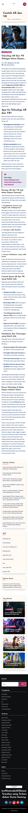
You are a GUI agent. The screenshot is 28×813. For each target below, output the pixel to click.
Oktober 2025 (6, 722)
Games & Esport (6, 52)
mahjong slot (7, 538)
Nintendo (4, 699)
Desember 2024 (6, 747)
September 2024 (7, 755)
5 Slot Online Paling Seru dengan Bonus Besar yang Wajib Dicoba (13, 648)
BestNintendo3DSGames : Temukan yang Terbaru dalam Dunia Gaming (14, 794)
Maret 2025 (5, 740)
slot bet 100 (6, 571)
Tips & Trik (5, 706)
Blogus (23, 808)
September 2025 (7, 725)
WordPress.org (6, 778)
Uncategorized (6, 709)
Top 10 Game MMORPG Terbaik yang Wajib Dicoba (13, 665)
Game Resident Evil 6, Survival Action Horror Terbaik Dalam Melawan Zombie (14, 524)
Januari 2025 (6, 745)
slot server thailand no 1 (10, 547)
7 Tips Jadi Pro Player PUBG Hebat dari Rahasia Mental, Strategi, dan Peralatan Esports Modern (13, 505)
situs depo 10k (7, 567)
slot (4, 563)
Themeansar (14, 810)
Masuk (3, 771)
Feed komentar (6, 776)
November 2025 (6, 720)
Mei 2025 (4, 735)
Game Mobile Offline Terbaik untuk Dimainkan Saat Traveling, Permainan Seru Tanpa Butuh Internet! (14, 498)
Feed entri (5, 773)
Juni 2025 (5, 732)
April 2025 (5, 737)
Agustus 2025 (6, 727)
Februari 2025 (6, 742)
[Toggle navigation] (3, 4)
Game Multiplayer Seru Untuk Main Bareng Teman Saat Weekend (13, 182)
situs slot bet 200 (8, 559)
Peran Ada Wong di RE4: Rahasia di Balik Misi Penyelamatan (13, 614)
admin (6, 63)
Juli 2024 (4, 760)
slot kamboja (6, 543)
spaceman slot (7, 555)
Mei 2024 (4, 762)
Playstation (9, 609)
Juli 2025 (4, 730)
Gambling (8, 643)
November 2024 (6, 750)
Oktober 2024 (6, 752)
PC (2, 701)
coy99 (11, 584)
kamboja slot (6, 551)
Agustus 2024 (6, 757)
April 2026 (5, 717)
